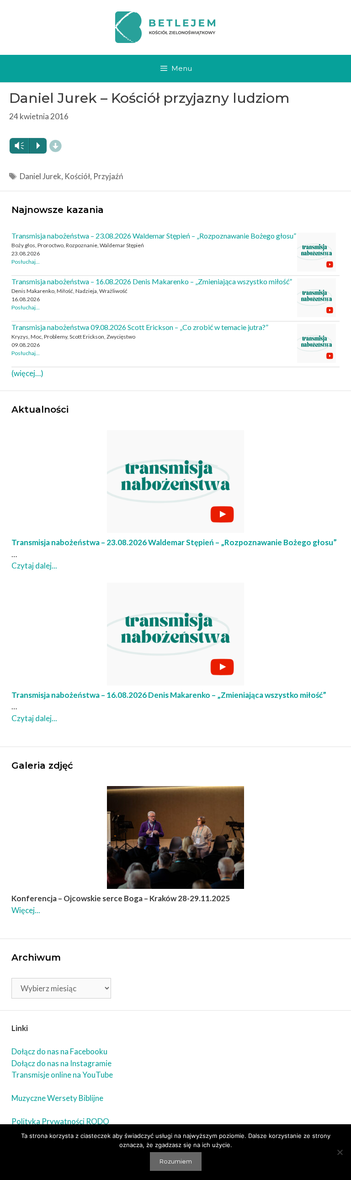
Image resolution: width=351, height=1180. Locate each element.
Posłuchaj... (25, 261)
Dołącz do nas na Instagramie (61, 1063)
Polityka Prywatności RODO (60, 1121)
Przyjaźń (108, 176)
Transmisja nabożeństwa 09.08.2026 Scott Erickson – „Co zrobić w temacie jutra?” (139, 327)
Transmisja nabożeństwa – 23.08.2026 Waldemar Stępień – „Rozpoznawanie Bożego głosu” (153, 235)
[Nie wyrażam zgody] (339, 1152)
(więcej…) (27, 373)
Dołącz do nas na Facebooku (59, 1051)
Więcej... (25, 910)
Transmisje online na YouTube (62, 1074)
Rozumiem (176, 1161)
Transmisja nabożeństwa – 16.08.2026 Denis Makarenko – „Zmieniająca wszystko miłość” (151, 281)
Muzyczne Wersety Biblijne (57, 1098)
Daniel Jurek (40, 176)
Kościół (77, 176)
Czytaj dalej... (34, 565)
